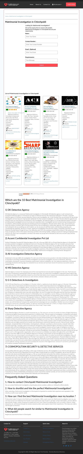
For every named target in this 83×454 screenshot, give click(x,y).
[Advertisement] (41, 79)
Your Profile (26, 438)
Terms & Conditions (48, 428)
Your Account (27, 435)
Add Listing (71, 4)
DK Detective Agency (12, 106)
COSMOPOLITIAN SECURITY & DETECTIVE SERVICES (51, 152)
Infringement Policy (48, 442)
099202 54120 (72, 122)
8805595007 (15, 128)
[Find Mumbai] (11, 5)
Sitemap (25, 442)
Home (31, 4)
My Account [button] (57, 4)
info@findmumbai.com (9, 441)
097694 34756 (16, 176)
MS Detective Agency (68, 106)
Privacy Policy (47, 435)
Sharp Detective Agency (31, 151)
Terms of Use (46, 432)
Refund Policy (46, 438)
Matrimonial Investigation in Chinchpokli (20, 16)
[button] (13, 113)
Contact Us (46, 4)
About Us (38, 4)
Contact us (26, 428)
